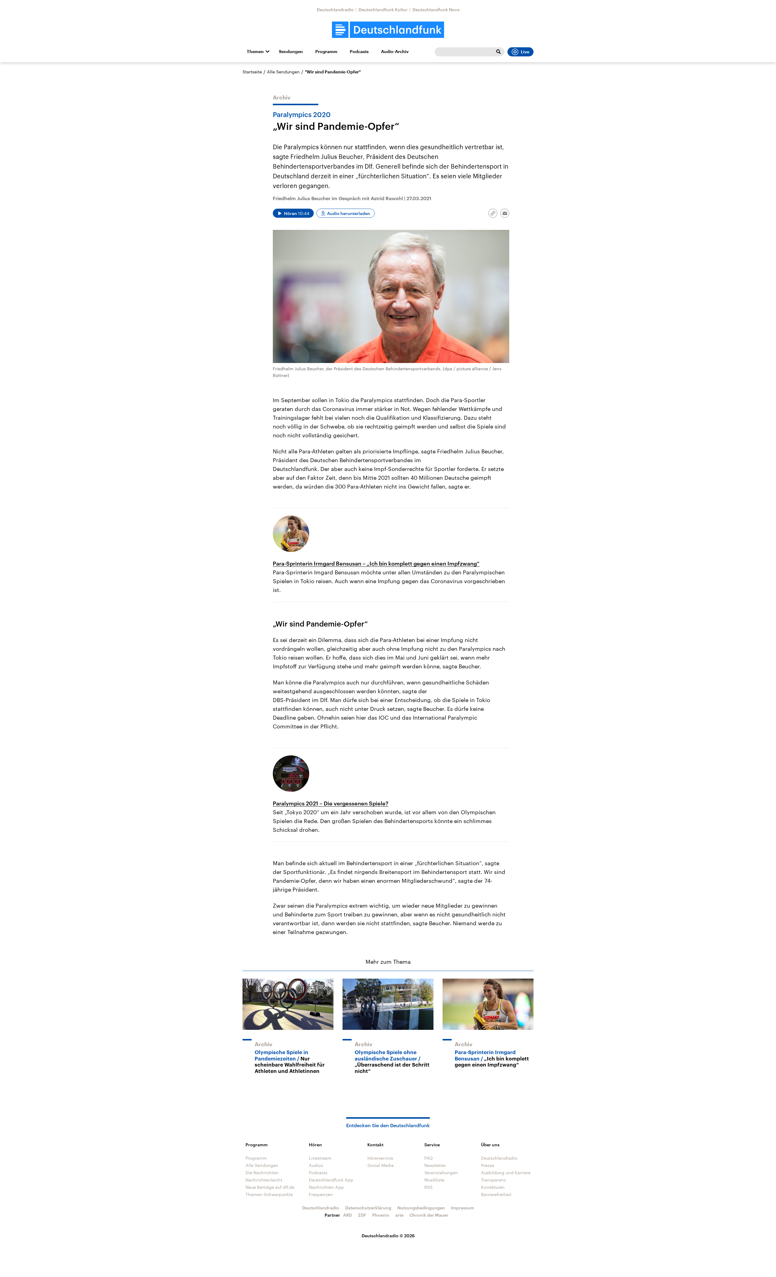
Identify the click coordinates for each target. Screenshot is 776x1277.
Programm (326, 51)
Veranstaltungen (441, 1172)
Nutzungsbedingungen (421, 1207)
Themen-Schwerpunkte (269, 1194)
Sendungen (291, 51)
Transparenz (493, 1179)
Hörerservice (380, 1158)
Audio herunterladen (348, 213)
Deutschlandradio (335, 9)
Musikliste (434, 1179)
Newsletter (435, 1165)
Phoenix (380, 1215)
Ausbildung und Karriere (505, 1172)
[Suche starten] (498, 51)
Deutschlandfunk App (331, 1179)
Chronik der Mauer (429, 1215)
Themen (255, 51)
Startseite (252, 71)
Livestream (320, 1158)
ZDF (362, 1215)
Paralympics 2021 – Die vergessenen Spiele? (330, 803)
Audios (316, 1165)
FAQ (428, 1158)
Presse (487, 1165)
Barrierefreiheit (496, 1194)
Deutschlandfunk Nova (436, 9)
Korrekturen (493, 1187)
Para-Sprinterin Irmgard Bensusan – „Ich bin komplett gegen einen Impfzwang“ (376, 563)
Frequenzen (321, 1194)
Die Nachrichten (262, 1172)
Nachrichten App (326, 1187)
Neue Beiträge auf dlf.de (270, 1187)
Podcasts (359, 51)
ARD (347, 1215)
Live (525, 52)
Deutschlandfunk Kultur (383, 9)
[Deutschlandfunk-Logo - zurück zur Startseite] (388, 30)
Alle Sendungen (283, 71)
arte (399, 1215)
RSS (428, 1187)
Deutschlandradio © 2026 (388, 1235)
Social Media (380, 1165)
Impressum (462, 1207)
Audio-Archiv (395, 51)
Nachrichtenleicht (264, 1179)
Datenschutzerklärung (368, 1207)
